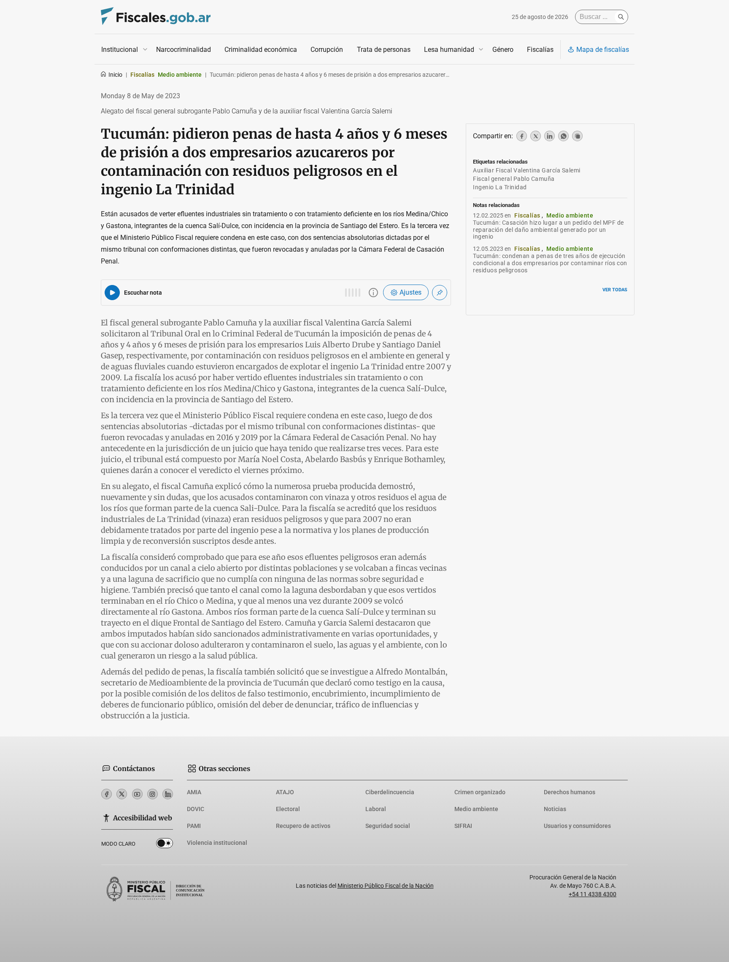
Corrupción (326, 50)
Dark (165, 844)
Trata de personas (383, 50)
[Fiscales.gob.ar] (156, 17)
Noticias (555, 809)
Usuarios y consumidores (577, 825)
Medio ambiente (476, 809)
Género (502, 50)
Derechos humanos (569, 792)
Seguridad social (387, 825)
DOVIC (195, 809)
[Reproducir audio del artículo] (112, 292)
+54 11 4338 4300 (592, 894)
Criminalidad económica (260, 50)
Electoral (288, 809)
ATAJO (285, 792)
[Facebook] (106, 794)
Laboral (375, 809)
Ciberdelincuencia (389, 792)
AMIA (194, 792)
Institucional (119, 50)
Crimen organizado (479, 792)
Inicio (115, 74)
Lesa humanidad (449, 50)
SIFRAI (463, 825)
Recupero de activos (303, 825)
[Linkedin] (167, 794)
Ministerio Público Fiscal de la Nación (386, 885)
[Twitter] (121, 794)
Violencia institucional (217, 842)
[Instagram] (152, 794)
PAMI (194, 825)
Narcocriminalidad (183, 50)
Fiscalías (540, 50)
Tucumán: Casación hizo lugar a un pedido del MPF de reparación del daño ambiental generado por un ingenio (548, 229)
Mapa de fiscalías (602, 50)
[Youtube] (137, 794)
